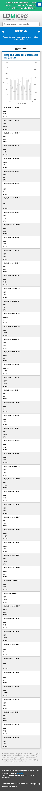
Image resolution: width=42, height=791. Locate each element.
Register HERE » (27, 8)
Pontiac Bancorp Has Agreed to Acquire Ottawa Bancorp (21, 38)
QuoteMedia (26, 754)
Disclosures (23, 784)
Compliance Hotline (9, 786)
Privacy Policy (34, 784)
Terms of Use (22, 762)
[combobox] (21, 24)
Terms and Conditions (10, 784)
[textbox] (22, 24)
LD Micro (10, 771)
